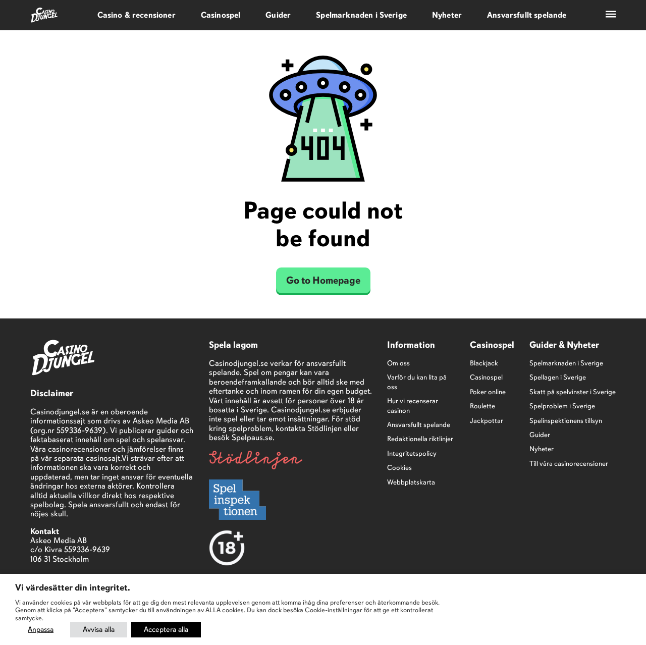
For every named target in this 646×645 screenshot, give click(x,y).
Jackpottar (486, 420)
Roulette (482, 406)
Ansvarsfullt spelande (526, 15)
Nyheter (447, 15)
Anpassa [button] (40, 629)
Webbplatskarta (411, 482)
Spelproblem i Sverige (562, 406)
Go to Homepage (323, 280)
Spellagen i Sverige (557, 377)
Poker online (488, 392)
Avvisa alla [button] (99, 629)
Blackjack (484, 363)
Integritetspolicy (412, 453)
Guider (278, 15)
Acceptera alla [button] (166, 629)
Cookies (399, 467)
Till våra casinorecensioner (568, 463)
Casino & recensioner (136, 15)
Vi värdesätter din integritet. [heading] (72, 587)
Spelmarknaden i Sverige (361, 15)
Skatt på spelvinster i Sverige (572, 392)
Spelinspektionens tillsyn (565, 420)
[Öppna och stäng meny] (611, 15)
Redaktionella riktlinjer (420, 439)
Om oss (398, 363)
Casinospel (221, 15)
